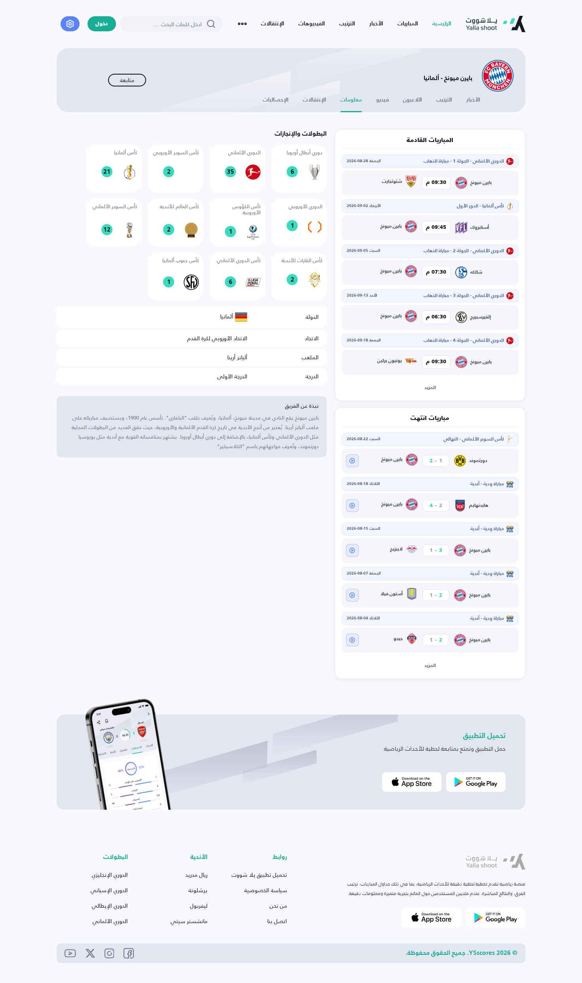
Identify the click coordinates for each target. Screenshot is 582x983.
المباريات (408, 24)
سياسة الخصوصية (265, 890)
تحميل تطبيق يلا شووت (259, 874)
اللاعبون (412, 100)
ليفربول (198, 905)
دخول (101, 24)
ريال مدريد (196, 874)
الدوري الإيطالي (110, 905)
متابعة (127, 80)
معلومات (351, 100)
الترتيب (347, 24)
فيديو (382, 100)
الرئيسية (441, 24)
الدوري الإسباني (109, 890)
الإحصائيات (276, 100)
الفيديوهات (312, 24)
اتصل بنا (277, 921)
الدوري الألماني (110, 921)
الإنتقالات (272, 24)
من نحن (278, 905)
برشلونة (197, 890)
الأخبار (376, 24)
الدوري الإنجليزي (110, 874)
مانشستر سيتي (189, 921)
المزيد (430, 387)
